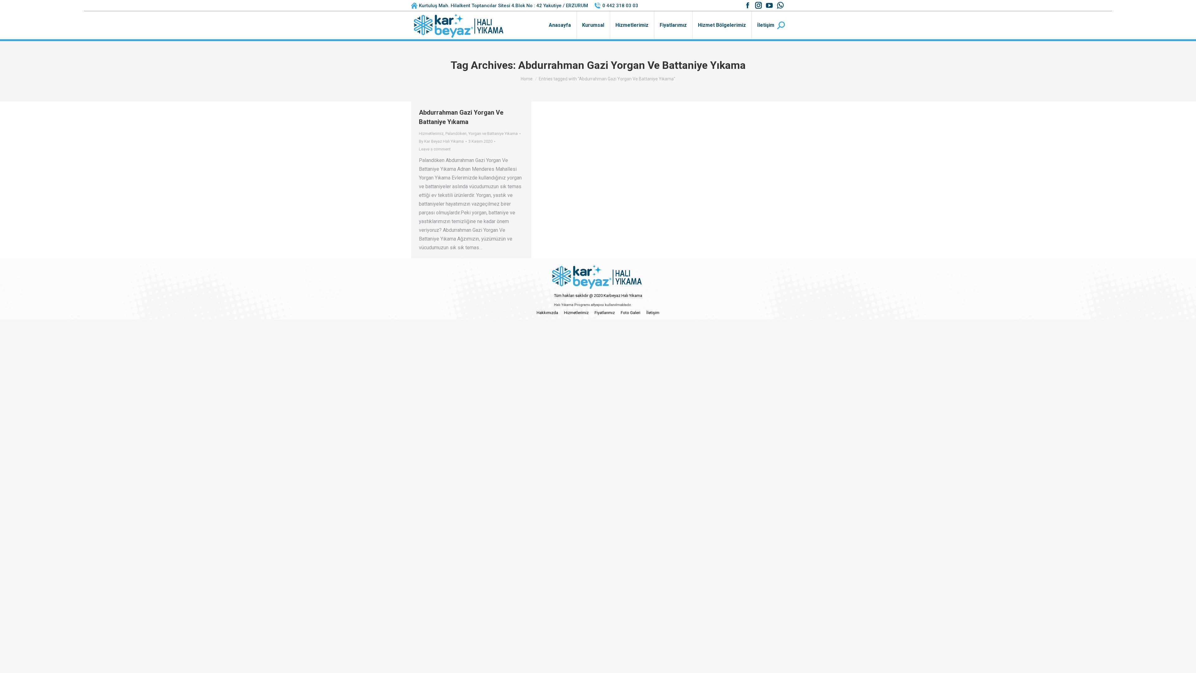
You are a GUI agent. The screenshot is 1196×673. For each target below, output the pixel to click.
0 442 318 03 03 (620, 5)
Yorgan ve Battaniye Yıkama (493, 133)
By (441, 141)
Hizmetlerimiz (431, 133)
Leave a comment (435, 149)
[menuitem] (560, 25)
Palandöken (456, 133)
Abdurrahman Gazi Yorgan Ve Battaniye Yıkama (461, 117)
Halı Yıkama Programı (572, 305)
